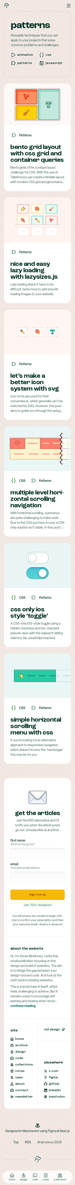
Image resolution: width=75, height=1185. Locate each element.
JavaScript (54, 63)
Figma (53, 1077)
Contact (21, 1090)
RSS (28, 1142)
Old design (52, 1029)
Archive (21, 1045)
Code (35, 1180)
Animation (25, 55)
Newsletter (24, 1096)
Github (54, 1084)
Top (16, 1142)
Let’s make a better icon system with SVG (34, 382)
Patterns (24, 63)
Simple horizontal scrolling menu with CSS (35, 726)
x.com (53, 1071)
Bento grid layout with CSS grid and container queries (37, 153)
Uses (19, 1077)
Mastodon (57, 1096)
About (20, 1084)
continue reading (23, 1006)
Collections (60, 1180)
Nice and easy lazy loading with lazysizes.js (34, 270)
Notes (46, 1180)
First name (17, 840)
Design (23, 1180)
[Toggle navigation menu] (68, 5)
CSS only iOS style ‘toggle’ (29, 613)
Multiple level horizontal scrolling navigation (37, 499)
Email (14, 864)
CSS (48, 55)
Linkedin (55, 1090)
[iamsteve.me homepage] (6, 5)
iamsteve (47, 1142)
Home (12, 1180)
